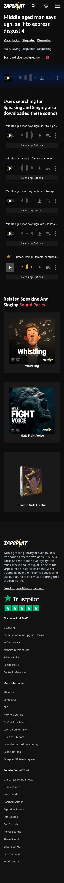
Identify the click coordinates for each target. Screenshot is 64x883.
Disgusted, (29, 40)
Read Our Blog (12, 752)
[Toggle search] (33, 5)
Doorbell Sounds (13, 802)
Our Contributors (14, 737)
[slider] (26, 77)
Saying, (16, 40)
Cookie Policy (11, 664)
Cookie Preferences (15, 672)
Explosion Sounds (14, 809)
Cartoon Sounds (13, 854)
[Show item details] (57, 78)
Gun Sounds (11, 794)
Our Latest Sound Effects (18, 779)
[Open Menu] (57, 6)
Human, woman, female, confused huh (38, 256)
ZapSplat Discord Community (21, 744)
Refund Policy (12, 642)
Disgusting (44, 40)
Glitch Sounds (12, 846)
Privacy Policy (11, 657)
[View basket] (46, 6)
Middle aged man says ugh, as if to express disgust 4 (30, 24)
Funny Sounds (12, 787)
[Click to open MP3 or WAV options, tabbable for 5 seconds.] (42, 78)
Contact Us (10, 699)
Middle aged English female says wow (29, 158)
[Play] (8, 78)
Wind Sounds (11, 861)
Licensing (9, 627)
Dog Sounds (11, 824)
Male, (7, 40)
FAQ (6, 707)
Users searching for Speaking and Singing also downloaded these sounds (31, 107)
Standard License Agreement (23, 57)
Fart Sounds (11, 816)
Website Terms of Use (16, 650)
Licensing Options (32, 145)
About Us (9, 692)
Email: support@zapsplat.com (24, 588)
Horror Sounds (12, 831)
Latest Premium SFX (15, 729)
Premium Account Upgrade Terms (24, 635)
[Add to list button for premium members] (50, 78)
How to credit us (13, 714)
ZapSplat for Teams (15, 722)
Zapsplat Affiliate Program (19, 759)
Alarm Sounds (12, 839)
